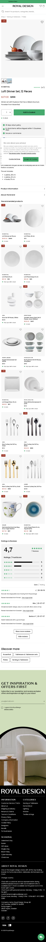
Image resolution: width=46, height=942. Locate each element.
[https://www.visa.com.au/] (4, 925)
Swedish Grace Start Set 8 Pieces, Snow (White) (32, 318)
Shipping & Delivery (8, 809)
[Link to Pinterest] (3, 918)
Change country (7, 878)
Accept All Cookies (30, 159)
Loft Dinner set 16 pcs (9, 236)
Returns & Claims (7, 811)
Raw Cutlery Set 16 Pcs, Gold (11, 486)
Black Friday (5, 851)
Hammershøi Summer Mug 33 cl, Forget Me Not (10, 528)
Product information (9, 188)
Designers (4, 825)
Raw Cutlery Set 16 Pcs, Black (31, 445)
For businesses (6, 831)
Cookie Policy (6, 822)
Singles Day (5, 849)
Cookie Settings (14, 159)
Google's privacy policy (28, 153)
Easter (3, 843)
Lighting (26, 809)
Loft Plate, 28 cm (29, 236)
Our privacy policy (14, 153)
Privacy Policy (6, 817)
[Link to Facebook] (8, 918)
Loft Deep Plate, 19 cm (9, 402)
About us (4, 806)
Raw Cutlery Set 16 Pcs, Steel (9, 445)
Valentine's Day (7, 840)
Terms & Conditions (8, 814)
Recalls (3, 828)
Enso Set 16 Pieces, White (10, 317)
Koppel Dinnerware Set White (9, 360)
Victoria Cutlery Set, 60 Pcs (32, 486)
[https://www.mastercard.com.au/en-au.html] (9, 925)
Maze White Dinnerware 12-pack (33, 402)
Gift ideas (4, 846)
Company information (9, 820)
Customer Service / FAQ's (10, 803)
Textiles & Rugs (28, 814)
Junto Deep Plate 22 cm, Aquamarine (32, 528)
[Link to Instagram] (13, 918)
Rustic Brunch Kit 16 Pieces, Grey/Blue (32, 360)
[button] (41, 6)
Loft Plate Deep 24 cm (31, 277)
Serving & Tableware (30, 803)
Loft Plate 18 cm (7, 277)
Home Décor (27, 806)
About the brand (8, 195)
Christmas (5, 857)
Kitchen (26, 811)
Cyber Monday (6, 854)
